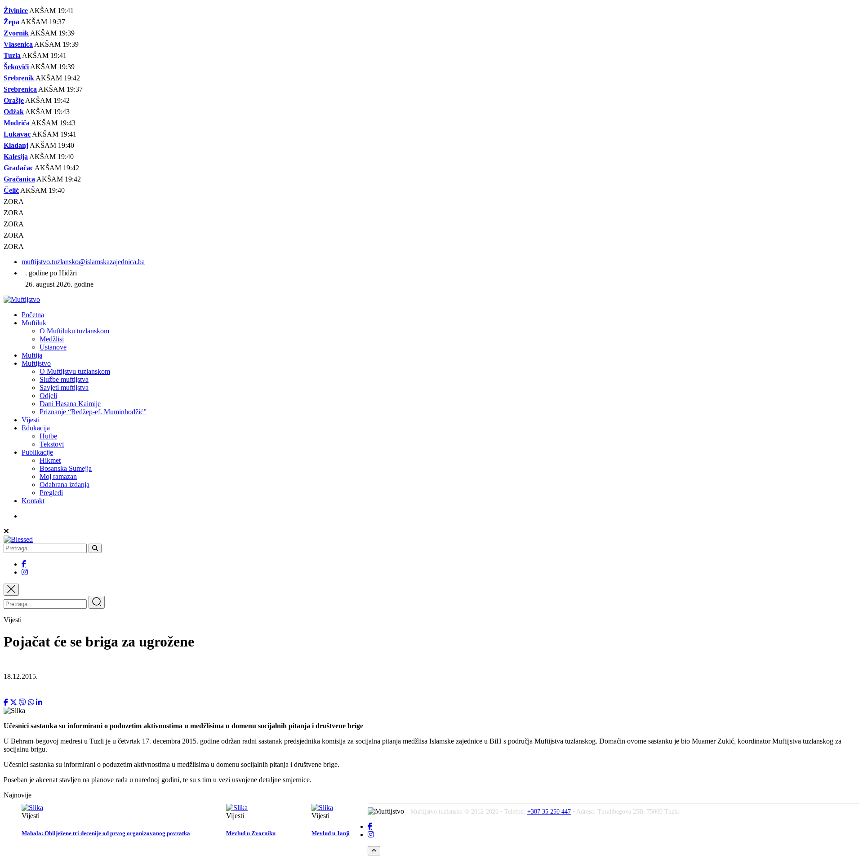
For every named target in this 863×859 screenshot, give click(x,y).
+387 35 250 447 (549, 811)
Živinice (16, 10)
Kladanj (16, 145)
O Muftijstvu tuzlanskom (75, 371)
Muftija (32, 355)
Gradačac (18, 168)
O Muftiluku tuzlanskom (74, 331)
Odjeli (48, 395)
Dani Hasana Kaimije (70, 403)
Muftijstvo (36, 363)
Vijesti (31, 420)
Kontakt (33, 501)
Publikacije (37, 452)
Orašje (14, 100)
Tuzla (12, 55)
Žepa (11, 22)
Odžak (14, 111)
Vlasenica (18, 44)
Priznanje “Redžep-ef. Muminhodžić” (93, 412)
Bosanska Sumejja (66, 468)
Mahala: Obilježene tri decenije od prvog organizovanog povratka (106, 833)
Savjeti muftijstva (64, 387)
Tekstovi (52, 444)
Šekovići (16, 67)
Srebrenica (20, 89)
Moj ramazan (58, 476)
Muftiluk (34, 323)
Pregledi (51, 492)
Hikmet (50, 460)
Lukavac (17, 134)
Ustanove (53, 347)
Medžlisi (52, 339)
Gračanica (19, 179)
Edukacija (36, 428)
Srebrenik (19, 78)
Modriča (17, 123)
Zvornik (16, 33)
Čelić (11, 190)
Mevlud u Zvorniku (251, 833)
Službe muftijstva (64, 379)
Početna (33, 315)
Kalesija (16, 156)
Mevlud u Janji (330, 833)
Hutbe (48, 436)
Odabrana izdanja (64, 484)
